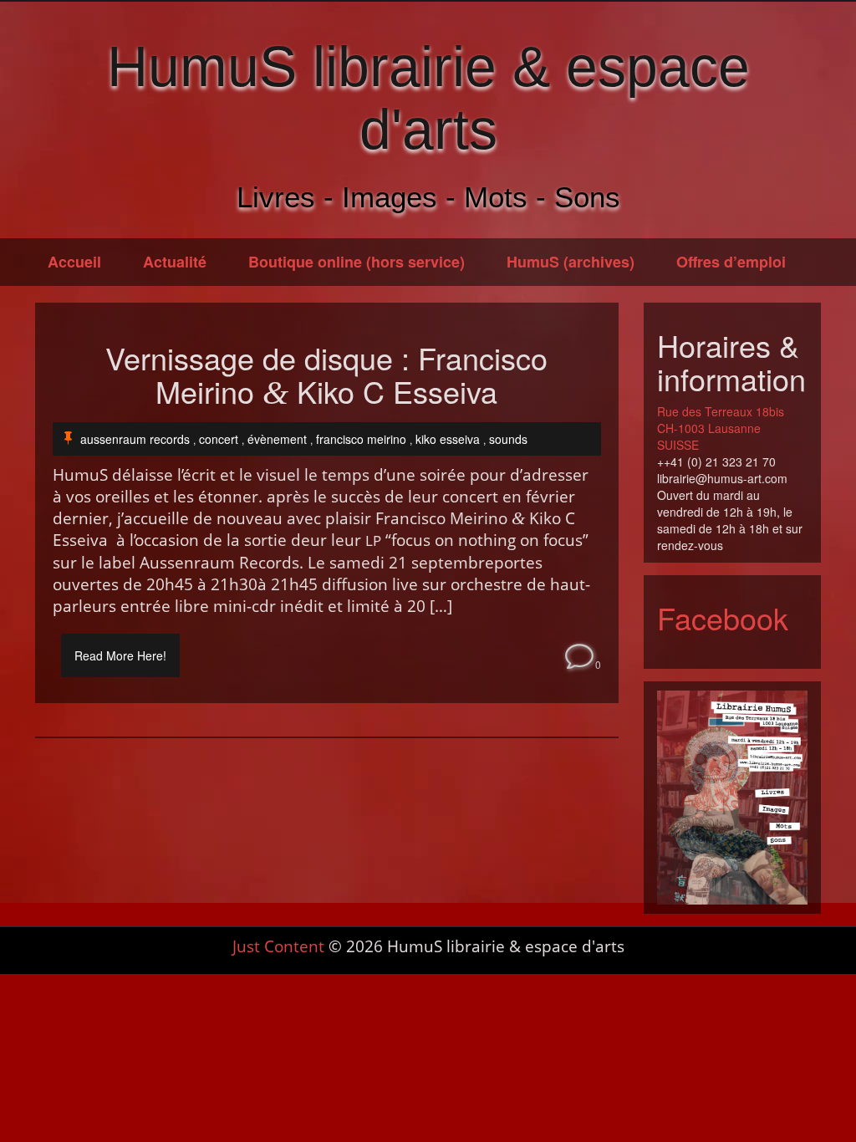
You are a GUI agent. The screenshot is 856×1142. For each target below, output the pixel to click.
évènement (277, 439)
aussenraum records (135, 439)
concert (218, 439)
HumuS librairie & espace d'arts (428, 97)
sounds (508, 439)
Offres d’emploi (731, 262)
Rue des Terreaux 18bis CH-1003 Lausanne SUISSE (720, 428)
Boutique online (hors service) (356, 262)
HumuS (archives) (570, 262)
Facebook (722, 617)
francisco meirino (361, 439)
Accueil (74, 262)
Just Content (278, 946)
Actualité (174, 262)
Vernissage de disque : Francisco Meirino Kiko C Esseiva (326, 375)
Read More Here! (120, 655)
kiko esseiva (447, 439)
